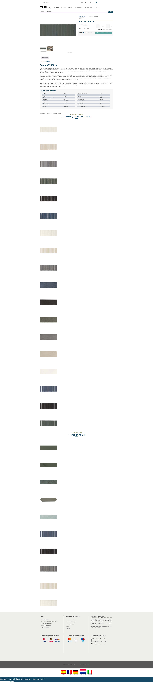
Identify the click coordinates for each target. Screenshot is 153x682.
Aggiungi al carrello (104, 32)
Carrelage (68, 628)
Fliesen (67, 626)
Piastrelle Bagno (78, 7)
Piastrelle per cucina (70, 624)
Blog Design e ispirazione (69, 664)
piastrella (71, 68)
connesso (47, 113)
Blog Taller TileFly (84, 664)
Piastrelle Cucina (88, 7)
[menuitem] (63, 672)
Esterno (96, 7)
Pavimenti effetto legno (71, 622)
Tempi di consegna (45, 627)
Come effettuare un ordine (46, 625)
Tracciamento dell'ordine (46, 623)
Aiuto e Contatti (45, 2)
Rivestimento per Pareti (66, 7)
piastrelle (77, 616)
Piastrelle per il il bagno (71, 619)
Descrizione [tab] (45, 57)
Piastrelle (56, 7)
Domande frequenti (45, 619)
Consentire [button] (12, 681)
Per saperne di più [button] (43, 678)
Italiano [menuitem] (90, 674)
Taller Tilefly (83, 2)
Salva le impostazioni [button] (5, 681)
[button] (2, 679)
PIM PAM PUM (62, 68)
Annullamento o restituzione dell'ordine (49, 621)
